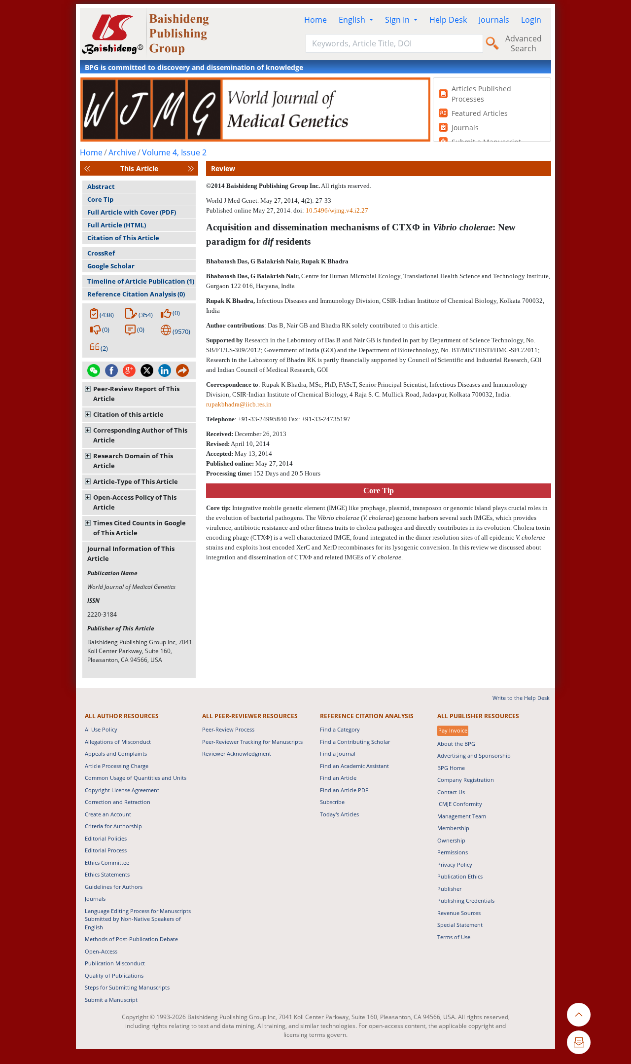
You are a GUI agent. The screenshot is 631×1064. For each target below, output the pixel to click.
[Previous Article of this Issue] (87, 168)
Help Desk (448, 19)
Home (315, 19)
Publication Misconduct (115, 963)
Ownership (451, 840)
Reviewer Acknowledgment (236, 753)
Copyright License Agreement (122, 790)
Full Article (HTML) (116, 224)
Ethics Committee (107, 862)
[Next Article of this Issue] (190, 168)
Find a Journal (337, 753)
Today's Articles (339, 814)
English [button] (353, 19)
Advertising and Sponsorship (474, 755)
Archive (122, 152)
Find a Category (340, 729)
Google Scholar (111, 265)
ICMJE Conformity (459, 803)
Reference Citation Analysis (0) (136, 294)
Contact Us (451, 792)
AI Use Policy (101, 729)
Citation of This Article (123, 237)
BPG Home (451, 767)
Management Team (461, 816)
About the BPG (456, 743)
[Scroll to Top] (579, 1015)
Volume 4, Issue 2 (174, 152)
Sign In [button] (398, 19)
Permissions (452, 852)
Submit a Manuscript (111, 999)
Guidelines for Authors (113, 886)
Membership (453, 828)
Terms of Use (453, 937)
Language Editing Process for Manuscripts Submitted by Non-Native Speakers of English (138, 919)
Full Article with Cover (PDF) (131, 212)
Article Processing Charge (116, 766)
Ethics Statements (107, 874)
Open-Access (101, 951)
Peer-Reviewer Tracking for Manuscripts (252, 741)
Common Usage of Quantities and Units (135, 777)
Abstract (101, 186)
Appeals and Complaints (116, 753)
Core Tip (100, 199)
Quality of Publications (114, 975)
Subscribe (332, 802)
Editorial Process (106, 850)
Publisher (449, 888)
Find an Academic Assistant (354, 766)
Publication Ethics (460, 876)
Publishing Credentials (465, 900)
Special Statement (460, 924)
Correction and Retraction (117, 802)
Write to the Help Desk (521, 697)
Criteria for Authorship (113, 826)
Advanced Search (523, 43)
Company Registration (465, 779)
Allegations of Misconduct (118, 741)
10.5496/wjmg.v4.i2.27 (337, 210)
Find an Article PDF (344, 790)
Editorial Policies (106, 838)
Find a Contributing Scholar (355, 741)
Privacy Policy (454, 864)
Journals (494, 19)
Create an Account (108, 814)
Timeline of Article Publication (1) (140, 281)
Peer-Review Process (228, 729)
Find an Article (338, 777)
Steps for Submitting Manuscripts (127, 987)
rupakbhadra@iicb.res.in (239, 404)
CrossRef (101, 253)
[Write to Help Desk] (579, 1042)
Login (531, 19)
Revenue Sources (459, 913)
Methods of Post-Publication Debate (131, 939)
